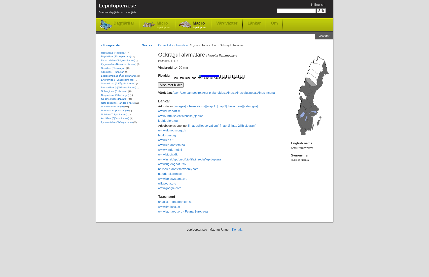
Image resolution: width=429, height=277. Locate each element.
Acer (176, 92)
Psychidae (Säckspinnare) (116, 56)
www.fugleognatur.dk (172, 164)
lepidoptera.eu (168, 121)
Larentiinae (182, 45)
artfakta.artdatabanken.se (175, 202)
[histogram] (235, 106)
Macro (199, 25)
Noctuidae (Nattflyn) (112, 106)
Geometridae (166, 45)
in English (317, 4)
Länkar (254, 23)
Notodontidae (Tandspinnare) (118, 102)
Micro (163, 25)
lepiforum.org (167, 135)
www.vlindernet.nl (170, 150)
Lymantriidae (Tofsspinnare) (117, 122)
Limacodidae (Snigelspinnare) (118, 60)
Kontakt (237, 229)
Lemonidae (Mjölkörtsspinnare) (118, 87)
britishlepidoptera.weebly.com (178, 169)
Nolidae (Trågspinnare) (114, 114)
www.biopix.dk (168, 154)
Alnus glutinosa (245, 92)
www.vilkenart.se (169, 111)
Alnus (230, 92)
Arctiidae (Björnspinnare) (115, 118)
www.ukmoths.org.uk (172, 130)
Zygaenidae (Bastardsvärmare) (118, 64)
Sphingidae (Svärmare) (114, 91)
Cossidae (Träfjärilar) (112, 71)
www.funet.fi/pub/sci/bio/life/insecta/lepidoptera (189, 159)
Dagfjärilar (123, 23)
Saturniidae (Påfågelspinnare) (118, 83)
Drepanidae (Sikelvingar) (115, 95)
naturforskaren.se (170, 174)
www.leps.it (165, 140)
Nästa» (147, 45)
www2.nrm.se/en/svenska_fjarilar (180, 116)
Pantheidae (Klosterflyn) (115, 110)
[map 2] (222, 106)
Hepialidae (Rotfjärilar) (113, 52)
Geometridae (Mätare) (114, 98)
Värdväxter (227, 23)
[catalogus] (250, 106)
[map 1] (211, 106)
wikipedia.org (167, 183)
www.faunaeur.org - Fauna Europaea (183, 211)
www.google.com (169, 188)
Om (274, 23)
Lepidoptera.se (118, 8)
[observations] (196, 106)
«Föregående (110, 45)
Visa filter (324, 35)
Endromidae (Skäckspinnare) (117, 79)
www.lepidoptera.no (171, 145)
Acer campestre (190, 92)
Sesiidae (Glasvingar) (113, 68)
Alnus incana (266, 92)
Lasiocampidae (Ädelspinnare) (118, 75)
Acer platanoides (213, 92)
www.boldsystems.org (172, 179)
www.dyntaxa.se (169, 207)
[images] (180, 106)
